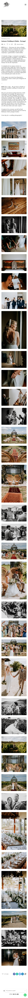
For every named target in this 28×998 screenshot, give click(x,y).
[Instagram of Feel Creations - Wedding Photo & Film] (11, 994)
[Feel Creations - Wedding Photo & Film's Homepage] (6, 4)
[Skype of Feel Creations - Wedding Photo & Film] (15, 994)
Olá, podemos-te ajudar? (11, 990)
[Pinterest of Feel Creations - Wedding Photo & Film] (13, 994)
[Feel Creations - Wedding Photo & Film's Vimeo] (17, 994)
